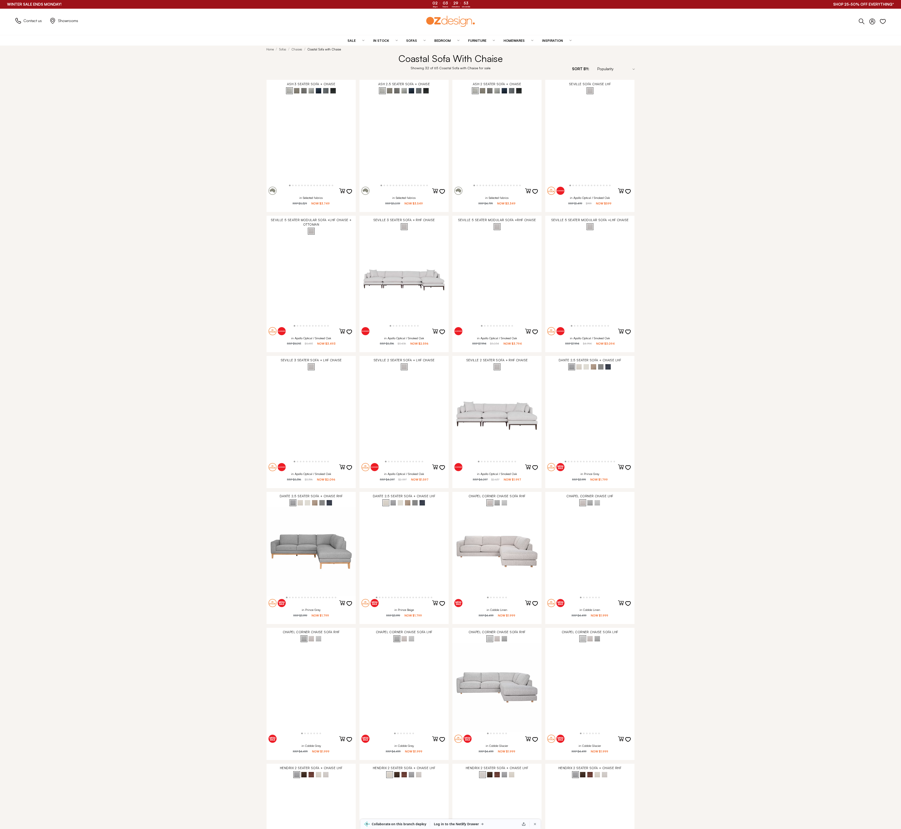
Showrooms (68, 20)
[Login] (874, 20)
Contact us (32, 20)
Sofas (282, 49)
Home (270, 49)
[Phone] (864, 20)
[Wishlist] (883, 20)
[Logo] (450, 21)
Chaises (296, 49)
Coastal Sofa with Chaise (324, 49)
